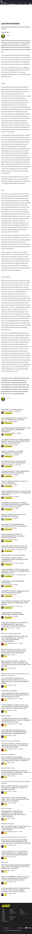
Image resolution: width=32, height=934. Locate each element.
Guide (24, 549)
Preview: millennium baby (12, 410)
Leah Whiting (8, 484)
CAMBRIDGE (8, 413)
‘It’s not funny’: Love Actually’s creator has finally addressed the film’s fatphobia (15, 745)
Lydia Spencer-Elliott (10, 643)
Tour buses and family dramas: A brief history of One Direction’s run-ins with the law (15, 695)
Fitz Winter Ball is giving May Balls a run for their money (13, 462)
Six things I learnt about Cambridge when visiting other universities (14, 559)
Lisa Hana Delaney (9, 574)
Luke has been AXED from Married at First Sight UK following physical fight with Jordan (15, 889)
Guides (15, 484)
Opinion (14, 421)
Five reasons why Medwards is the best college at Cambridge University (15, 429)
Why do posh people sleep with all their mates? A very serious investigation (16, 828)
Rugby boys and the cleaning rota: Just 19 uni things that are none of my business (15, 799)
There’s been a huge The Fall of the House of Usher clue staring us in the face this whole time (15, 706)
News (16, 445)
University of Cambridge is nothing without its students (14, 525)
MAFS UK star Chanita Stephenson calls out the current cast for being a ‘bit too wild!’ (15, 866)
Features (18, 465)
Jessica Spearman (9, 433)
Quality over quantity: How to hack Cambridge (14, 482)
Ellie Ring (7, 762)
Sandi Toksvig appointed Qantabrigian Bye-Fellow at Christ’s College (13, 536)
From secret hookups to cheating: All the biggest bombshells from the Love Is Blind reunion (13, 813)
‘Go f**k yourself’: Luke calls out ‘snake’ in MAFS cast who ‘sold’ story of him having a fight (15, 878)
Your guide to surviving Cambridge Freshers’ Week (12, 613)
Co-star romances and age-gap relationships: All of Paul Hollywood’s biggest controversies (14, 638)
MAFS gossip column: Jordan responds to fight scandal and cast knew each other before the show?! (15, 663)
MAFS (14, 668)
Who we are (22, 911)
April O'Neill (8, 518)
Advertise (12, 911)
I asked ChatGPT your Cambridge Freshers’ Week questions (15, 472)
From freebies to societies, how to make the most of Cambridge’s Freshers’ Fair (15, 571)
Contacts (22, 912)
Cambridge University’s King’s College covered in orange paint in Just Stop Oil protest (15, 504)
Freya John (7, 616)
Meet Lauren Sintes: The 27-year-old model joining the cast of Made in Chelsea (15, 787)
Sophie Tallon (8, 455)
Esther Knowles (9, 465)
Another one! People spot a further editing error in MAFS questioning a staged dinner (14, 731)
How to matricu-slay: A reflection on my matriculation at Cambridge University (16, 492)
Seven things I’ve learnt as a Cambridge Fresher (13, 515)
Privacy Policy (13, 912)
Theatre (17, 411)
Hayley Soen (8, 668)
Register (12, 918)
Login (11, 919)
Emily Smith (7, 654)
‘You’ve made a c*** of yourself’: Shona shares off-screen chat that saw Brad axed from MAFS (14, 853)
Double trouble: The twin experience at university (12, 452)
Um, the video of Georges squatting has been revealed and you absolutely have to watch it (15, 758)
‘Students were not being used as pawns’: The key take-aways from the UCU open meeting (15, 441)
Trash (20, 698)
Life (9, 35)
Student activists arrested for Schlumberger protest (15, 592)
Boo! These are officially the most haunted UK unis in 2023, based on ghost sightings (13, 651)
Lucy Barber (8, 474)
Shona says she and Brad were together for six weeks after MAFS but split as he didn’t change (16, 841)
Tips (25, 4)
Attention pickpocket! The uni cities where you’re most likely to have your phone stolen (16, 772)
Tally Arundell (8, 496)
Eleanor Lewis (8, 445)
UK (5, 629)
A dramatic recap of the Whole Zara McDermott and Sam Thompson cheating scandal (14, 624)
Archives (12, 913)
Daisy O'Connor (8, 411)
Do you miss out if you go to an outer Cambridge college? (14, 419)
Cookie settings (23, 913)
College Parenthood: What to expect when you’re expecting (14, 547)
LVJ (6, 35)
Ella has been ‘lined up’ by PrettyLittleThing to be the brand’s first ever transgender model (15, 680)
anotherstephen (9, 628)
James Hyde (7, 421)
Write (20, 4)
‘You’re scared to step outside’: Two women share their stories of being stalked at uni (16, 720)
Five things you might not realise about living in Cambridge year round (15, 602)
